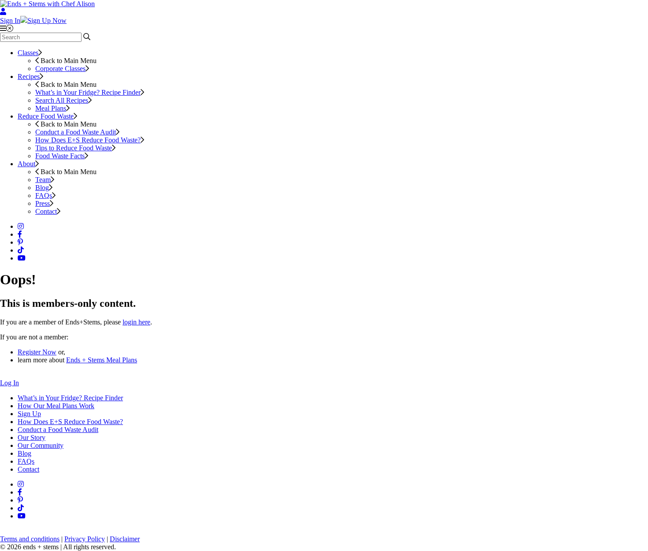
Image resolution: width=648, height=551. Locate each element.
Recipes (29, 76)
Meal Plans (50, 108)
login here (136, 322)
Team (43, 179)
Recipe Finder (88, 92)
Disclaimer (125, 539)
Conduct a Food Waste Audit (75, 132)
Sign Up (29, 413)
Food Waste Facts (60, 156)
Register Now (37, 352)
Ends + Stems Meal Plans (101, 360)
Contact (46, 211)
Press (42, 203)
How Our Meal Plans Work (56, 406)
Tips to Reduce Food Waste (73, 148)
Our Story (31, 437)
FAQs (43, 195)
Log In (9, 383)
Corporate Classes (60, 68)
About (26, 164)
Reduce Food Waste (46, 116)
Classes (28, 52)
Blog (42, 187)
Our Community (40, 445)
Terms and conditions (30, 539)
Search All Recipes (61, 100)
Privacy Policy (84, 539)
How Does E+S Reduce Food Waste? (88, 140)
